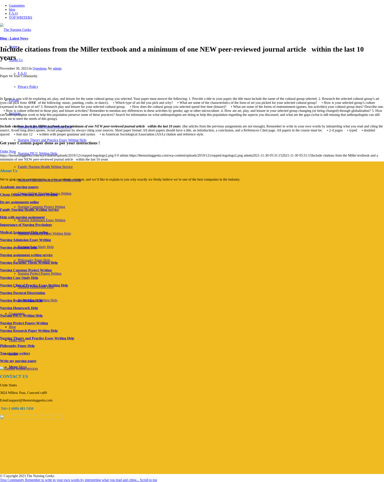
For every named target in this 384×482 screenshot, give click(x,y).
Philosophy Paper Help (34, 260)
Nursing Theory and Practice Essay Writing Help (52, 140)
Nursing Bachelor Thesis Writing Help (29, 262)
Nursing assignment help (18, 247)
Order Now (8, 151)
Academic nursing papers (19, 187)
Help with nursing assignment (22, 217)
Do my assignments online (19, 202)
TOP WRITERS (20, 17)
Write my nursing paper (18, 361)
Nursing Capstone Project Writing (41, 207)
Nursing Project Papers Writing (39, 273)
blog (12, 9)
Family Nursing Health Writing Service (45, 167)
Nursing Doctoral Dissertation (22, 293)
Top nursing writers (15, 353)
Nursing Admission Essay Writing (41, 220)
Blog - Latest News (14, 38)
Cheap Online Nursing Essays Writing (29, 194)
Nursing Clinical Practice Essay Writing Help (34, 285)
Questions (40, 68)
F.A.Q (13, 13)
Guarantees (17, 5)
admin (57, 68)
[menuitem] (22, 73)
